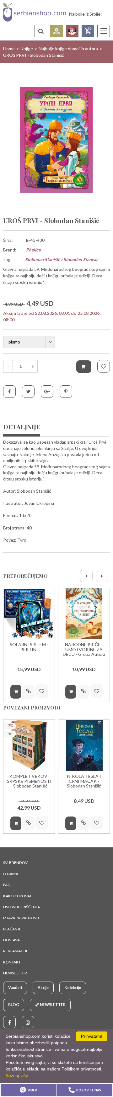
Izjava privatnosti (21, 917)
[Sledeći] (102, 576)
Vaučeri (15, 987)
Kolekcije (72, 987)
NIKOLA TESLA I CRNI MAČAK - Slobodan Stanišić (84, 781)
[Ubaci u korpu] (83, 366)
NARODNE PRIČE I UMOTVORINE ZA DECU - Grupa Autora (84, 649)
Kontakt (12, 962)
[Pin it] (66, 391)
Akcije (43, 987)
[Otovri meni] (103, 31)
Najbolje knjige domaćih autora (68, 48)
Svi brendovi (16, 862)
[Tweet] (28, 391)
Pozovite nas (88, 1090)
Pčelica (33, 249)
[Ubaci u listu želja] (103, 366)
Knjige (26, 48)
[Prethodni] (86, 576)
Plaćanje (12, 929)
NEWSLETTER (15, 973)
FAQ (7, 884)
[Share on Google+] (47, 391)
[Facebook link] (9, 1022)
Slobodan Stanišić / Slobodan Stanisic (61, 259)
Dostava (11, 940)
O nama (10, 873)
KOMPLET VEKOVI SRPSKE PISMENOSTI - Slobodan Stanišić (29, 781)
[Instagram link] (28, 1022)
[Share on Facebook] (9, 391)
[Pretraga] (41, 31)
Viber (32, 1090)
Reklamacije (15, 950)
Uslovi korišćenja (21, 906)
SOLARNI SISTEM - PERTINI (29, 647)
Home (9, 48)
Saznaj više (17, 1075)
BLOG (13, 1004)
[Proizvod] (29, 613)
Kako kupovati (18, 896)
